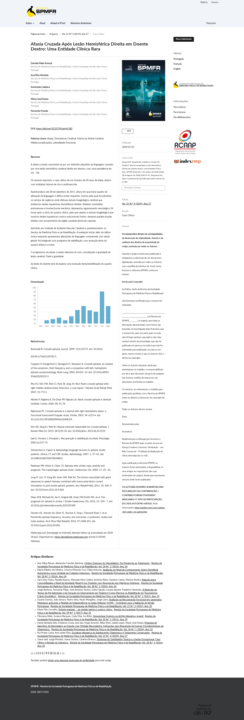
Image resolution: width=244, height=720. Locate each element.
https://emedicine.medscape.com (71, 537)
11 (54, 653)
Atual (42, 23)
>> (63, 653)
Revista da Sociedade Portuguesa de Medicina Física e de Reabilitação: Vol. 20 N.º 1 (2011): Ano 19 (108, 596)
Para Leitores (179, 107)
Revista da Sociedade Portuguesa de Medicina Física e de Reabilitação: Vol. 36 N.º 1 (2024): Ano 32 (102, 629)
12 (58, 653)
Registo (204, 2)
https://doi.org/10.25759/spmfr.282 (54, 129)
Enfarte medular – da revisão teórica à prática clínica (86, 610)
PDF (128, 131)
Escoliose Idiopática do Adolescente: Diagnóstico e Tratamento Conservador (111, 633)
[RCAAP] (185, 153)
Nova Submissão (184, 39)
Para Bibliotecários (182, 117)
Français (177, 64)
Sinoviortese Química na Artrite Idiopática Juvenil (118, 616)
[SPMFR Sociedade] (193, 87)
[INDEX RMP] (187, 164)
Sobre (29, 23)
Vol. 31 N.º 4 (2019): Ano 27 (75, 34)
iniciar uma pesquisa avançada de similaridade (71, 660)
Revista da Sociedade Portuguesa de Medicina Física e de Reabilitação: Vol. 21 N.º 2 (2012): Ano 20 (101, 606)
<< (32, 653)
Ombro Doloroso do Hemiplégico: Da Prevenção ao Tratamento (117, 563)
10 (51, 653)
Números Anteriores (81, 23)
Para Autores (179, 112)
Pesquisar (211, 23)
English (177, 69)
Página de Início (38, 34)
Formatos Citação (132, 188)
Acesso (214, 2)
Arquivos (53, 34)
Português (178, 59)
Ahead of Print (57, 23)
